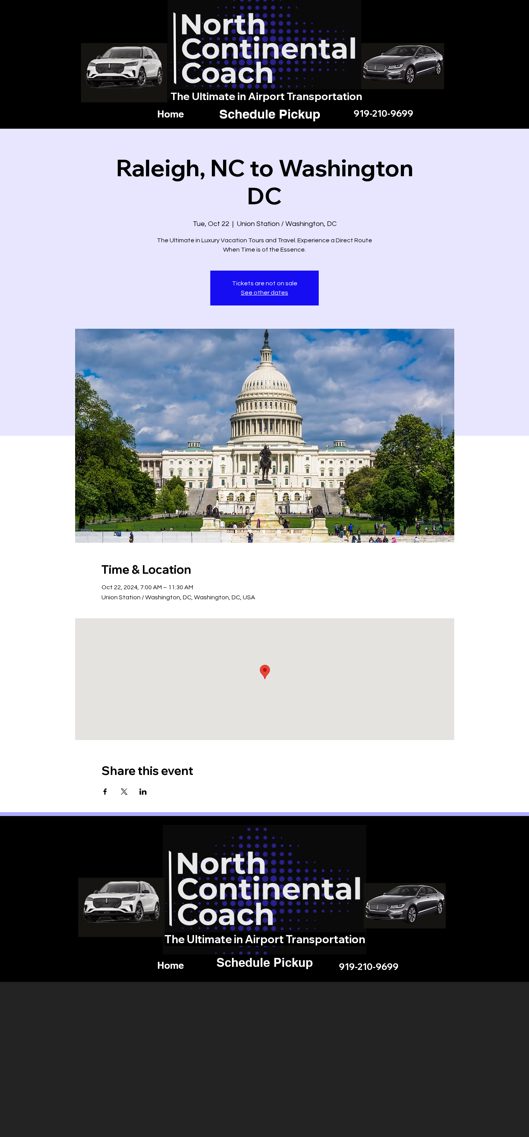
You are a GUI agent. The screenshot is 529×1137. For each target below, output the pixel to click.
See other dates (264, 293)
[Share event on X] (124, 791)
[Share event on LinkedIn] (143, 791)
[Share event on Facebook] (105, 791)
